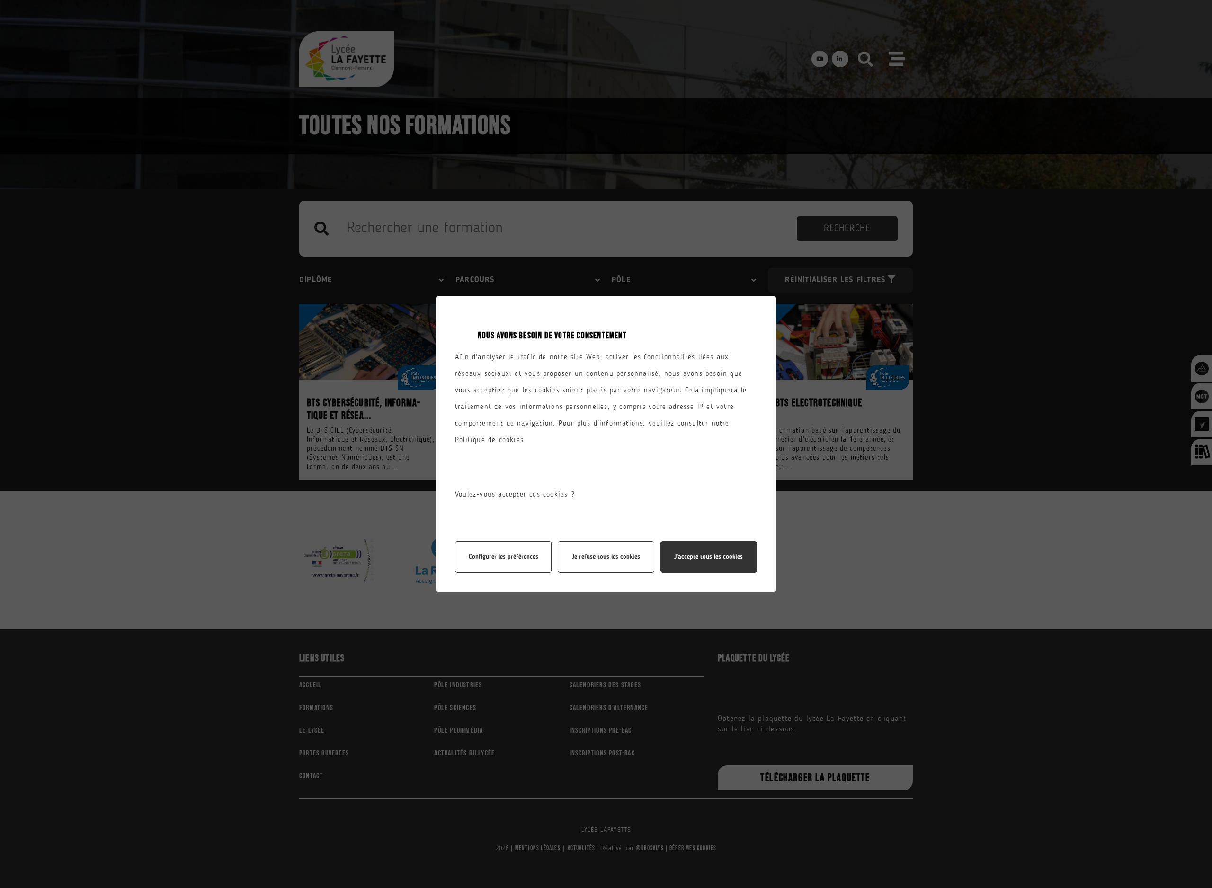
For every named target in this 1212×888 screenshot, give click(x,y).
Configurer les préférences (503, 557)
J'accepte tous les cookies (708, 557)
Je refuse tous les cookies (606, 557)
